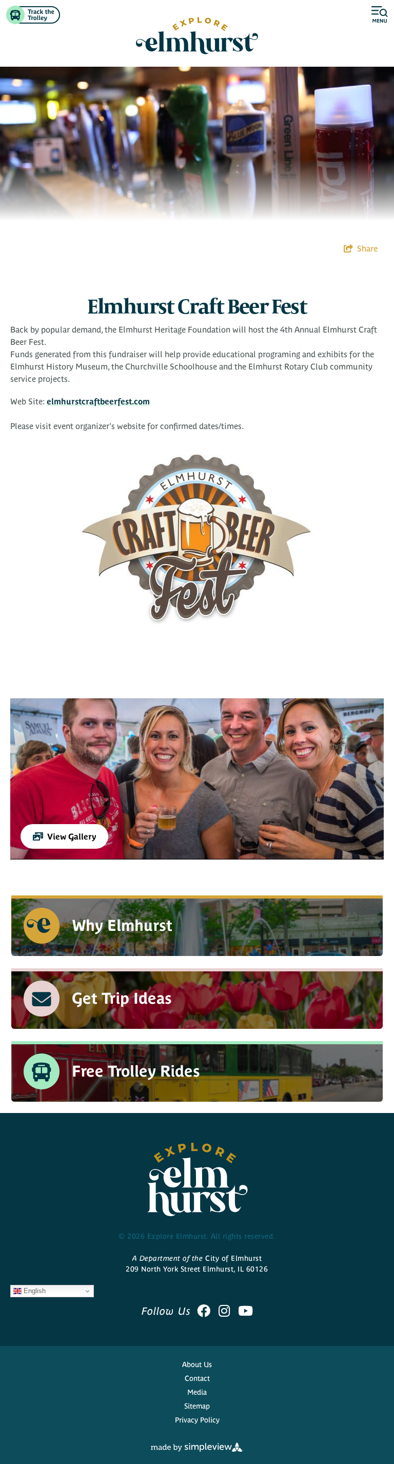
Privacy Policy (197, 1420)
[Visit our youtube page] (245, 1311)
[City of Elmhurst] (197, 35)
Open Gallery (197, 779)
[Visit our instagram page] (224, 1311)
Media (197, 1392)
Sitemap (197, 1406)
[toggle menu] (379, 15)
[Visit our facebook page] (203, 1311)
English (34, 1291)
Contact (197, 1378)
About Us (197, 1364)
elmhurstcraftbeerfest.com (98, 401)
